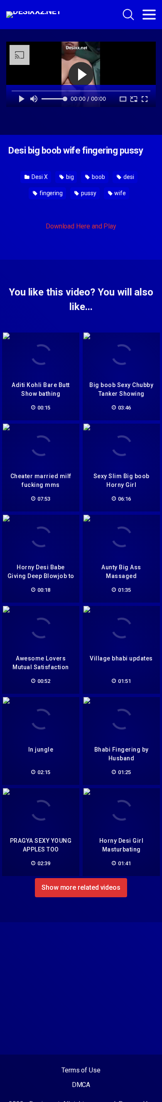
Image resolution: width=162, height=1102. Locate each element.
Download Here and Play (81, 226)
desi (128, 177)
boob (98, 177)
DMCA (81, 1085)
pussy (88, 193)
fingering (50, 193)
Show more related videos (81, 887)
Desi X (38, 177)
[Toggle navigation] (149, 15)
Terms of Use (81, 1070)
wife (119, 193)
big (69, 177)
